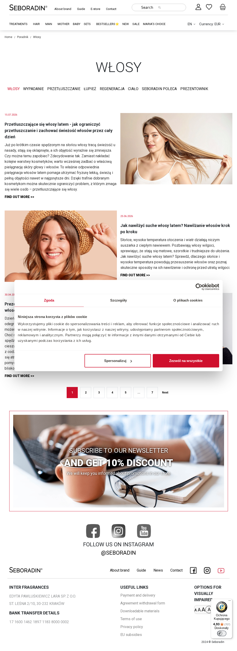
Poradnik (22, 37)
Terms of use (131, 619)
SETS (87, 24)
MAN (49, 24)
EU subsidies (131, 634)
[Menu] (229, 601)
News (158, 570)
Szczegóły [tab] (118, 300)
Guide (81, 9)
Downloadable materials (139, 611)
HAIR (37, 24)
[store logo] (28, 7)
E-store (95, 9)
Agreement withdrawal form (142, 603)
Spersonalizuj (115, 361)
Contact (111, 9)
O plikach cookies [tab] (188, 300)
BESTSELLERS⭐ (107, 24)
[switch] (221, 633)
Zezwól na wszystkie (186, 361)
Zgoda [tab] (49, 300)
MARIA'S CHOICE (154, 24)
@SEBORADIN (118, 553)
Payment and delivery (137, 595)
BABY (76, 24)
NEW (125, 24)
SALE (136, 24)
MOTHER (63, 24)
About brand (62, 9)
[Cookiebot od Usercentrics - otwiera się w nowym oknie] (199, 286)
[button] (192, 24)
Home (8, 37)
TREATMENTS (18, 24)
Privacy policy (131, 627)
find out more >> (19, 197)
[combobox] (159, 7)
